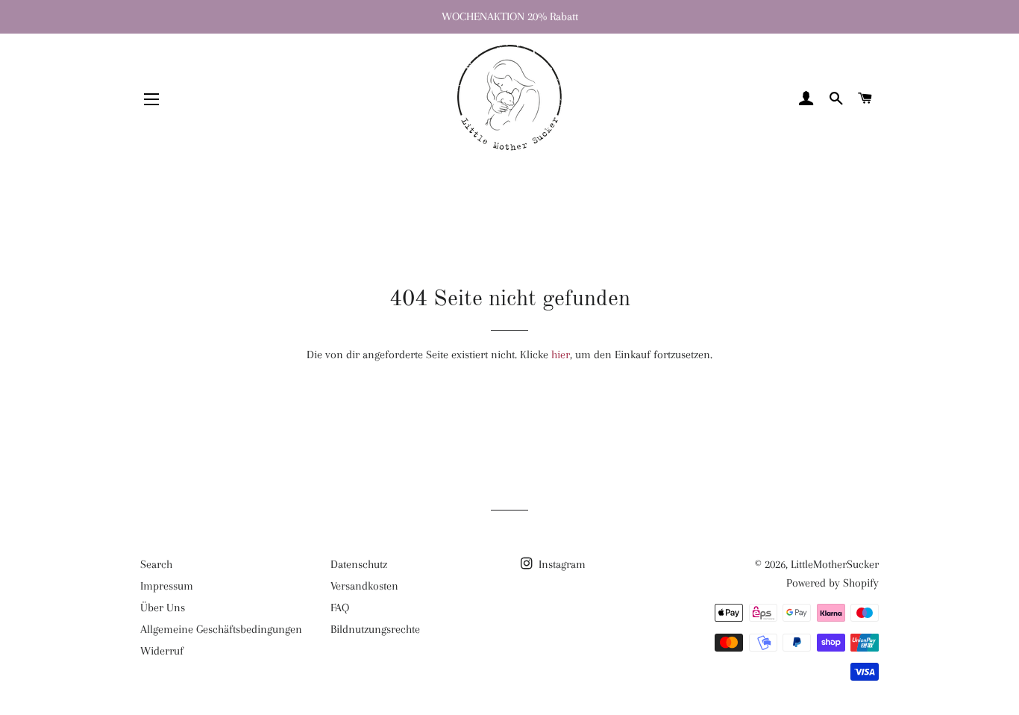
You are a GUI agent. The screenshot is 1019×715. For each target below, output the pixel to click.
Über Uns (162, 607)
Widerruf (162, 651)
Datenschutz (358, 564)
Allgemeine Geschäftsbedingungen (221, 629)
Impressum (166, 586)
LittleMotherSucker (835, 564)
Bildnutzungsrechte (375, 629)
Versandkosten (364, 586)
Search (156, 564)
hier (560, 354)
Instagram (561, 564)
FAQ (339, 607)
